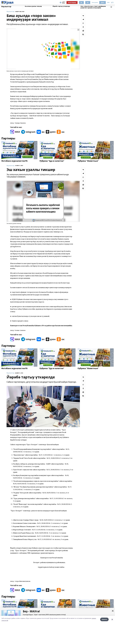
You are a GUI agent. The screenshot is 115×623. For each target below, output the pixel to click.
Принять (104, 619)
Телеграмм (95, 2)
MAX (108, 2)
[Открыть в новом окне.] (15, 132)
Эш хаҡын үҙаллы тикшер (33, 6)
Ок (88, 2)
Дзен (102, 2)
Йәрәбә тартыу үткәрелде (61, 6)
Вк (81, 2)
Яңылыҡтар (6, 7)
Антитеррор (72, 2)
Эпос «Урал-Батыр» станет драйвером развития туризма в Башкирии (93, 7)
